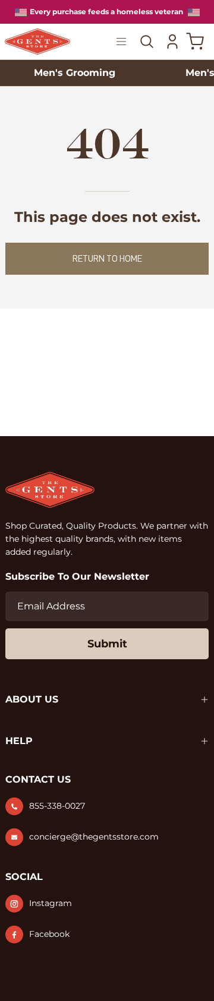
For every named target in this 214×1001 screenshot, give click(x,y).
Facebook (49, 934)
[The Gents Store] (37, 42)
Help (19, 740)
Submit (107, 643)
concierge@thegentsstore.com (94, 836)
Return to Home (107, 258)
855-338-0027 (57, 805)
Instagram (50, 903)
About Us (31, 699)
